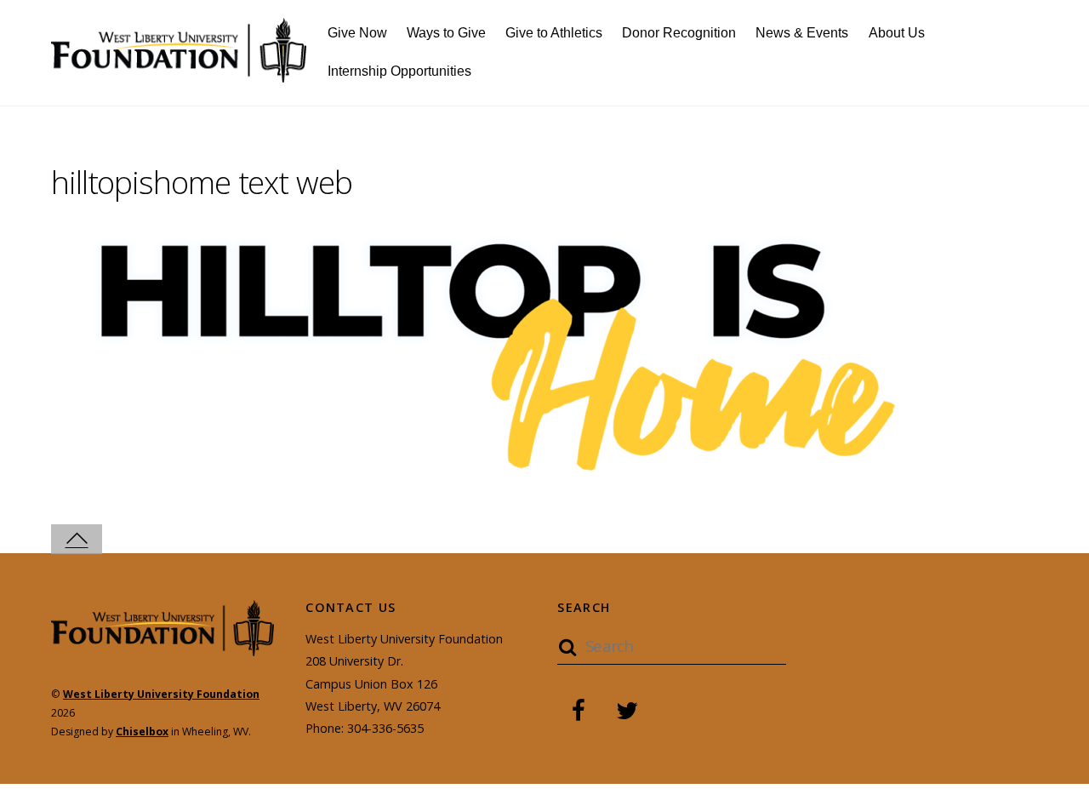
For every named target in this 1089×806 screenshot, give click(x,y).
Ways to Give (446, 33)
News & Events (801, 33)
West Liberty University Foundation (161, 694)
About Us (897, 33)
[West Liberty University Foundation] (178, 72)
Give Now (357, 33)
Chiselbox (142, 731)
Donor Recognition (679, 33)
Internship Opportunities (399, 71)
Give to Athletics (553, 33)
